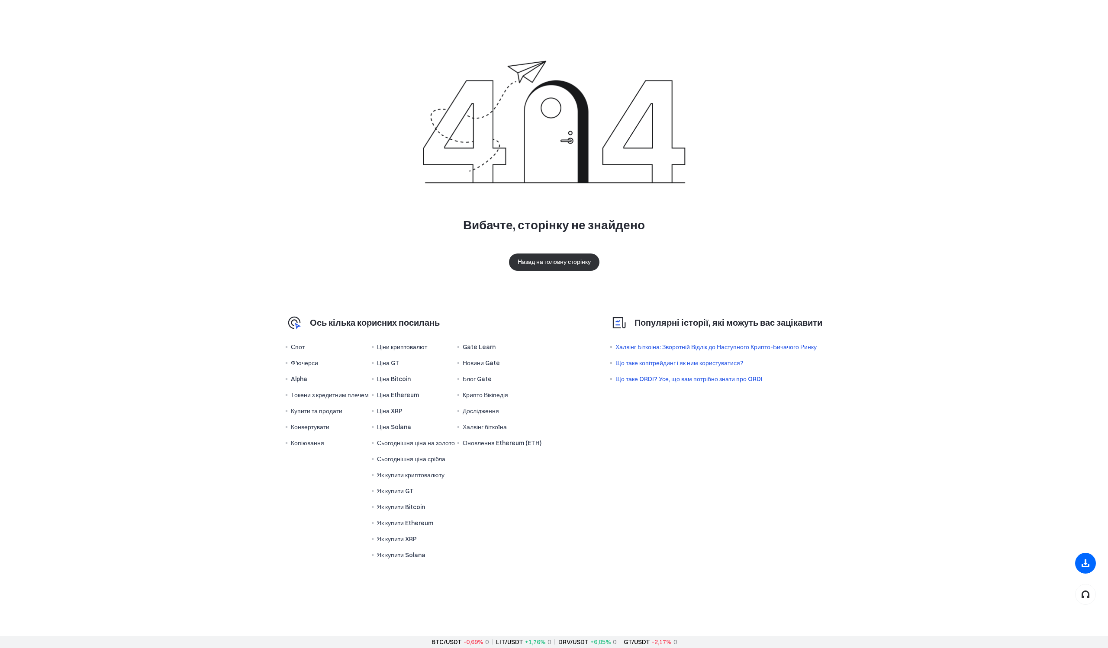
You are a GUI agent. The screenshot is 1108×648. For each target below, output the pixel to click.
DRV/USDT (573, 641)
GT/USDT (637, 641)
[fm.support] (1085, 594)
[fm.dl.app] (1085, 563)
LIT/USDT (509, 641)
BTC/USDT (447, 641)
